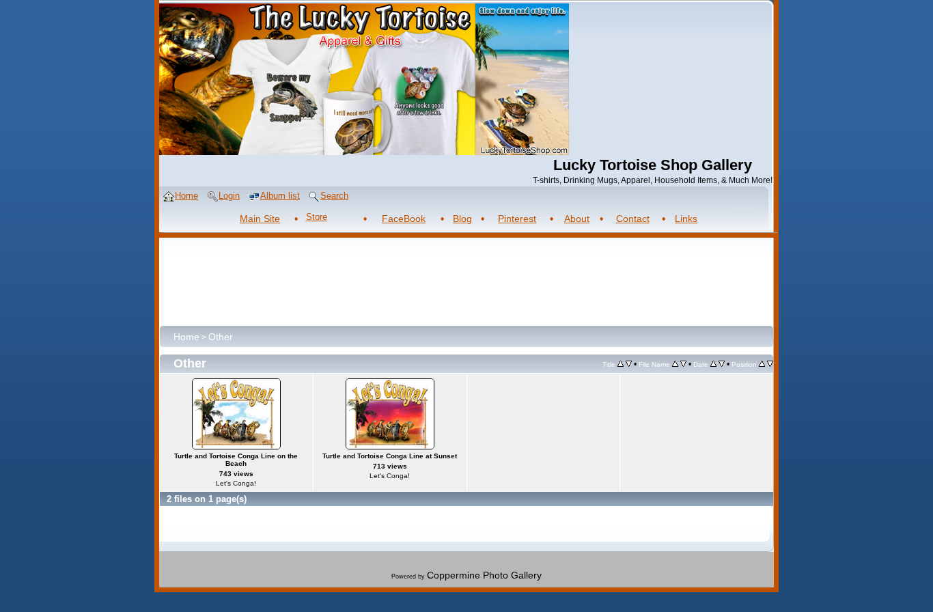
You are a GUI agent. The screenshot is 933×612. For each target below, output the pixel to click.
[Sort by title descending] (629, 363)
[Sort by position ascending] (762, 363)
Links (686, 218)
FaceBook (404, 218)
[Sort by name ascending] (675, 363)
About (576, 218)
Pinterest (517, 218)
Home (186, 336)
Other (220, 336)
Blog (462, 218)
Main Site (260, 218)
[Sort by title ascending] (620, 363)
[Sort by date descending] (722, 363)
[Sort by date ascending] (713, 363)
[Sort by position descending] (770, 363)
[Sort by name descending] (683, 363)
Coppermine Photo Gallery (484, 575)
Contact (633, 218)
